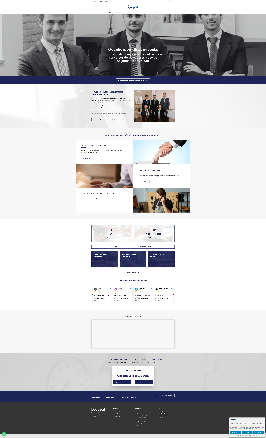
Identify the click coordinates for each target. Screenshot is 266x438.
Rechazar (247, 432)
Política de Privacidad (248, 435)
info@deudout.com (105, 1)
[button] (173, 106)
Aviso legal (255, 435)
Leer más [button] (101, 300)
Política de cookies (240, 435)
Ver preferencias (258, 432)
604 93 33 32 (95, 1)
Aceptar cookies (235, 432)
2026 (135, 436)
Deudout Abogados (129, 436)
